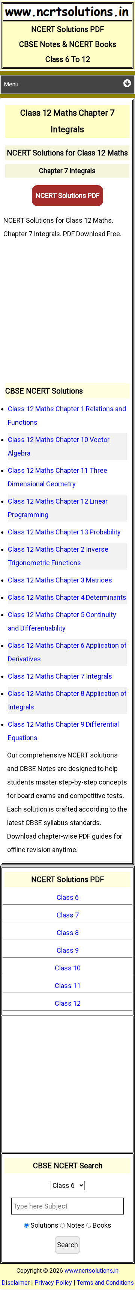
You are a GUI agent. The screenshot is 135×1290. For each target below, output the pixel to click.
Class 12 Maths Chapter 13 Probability (64, 532)
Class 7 (68, 915)
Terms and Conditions (105, 1282)
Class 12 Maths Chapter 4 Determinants (67, 597)
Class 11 (68, 986)
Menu (11, 84)
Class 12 (68, 1003)
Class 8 (68, 933)
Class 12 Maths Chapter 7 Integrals (60, 676)
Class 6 (68, 897)
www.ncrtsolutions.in (91, 1270)
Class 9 (68, 950)
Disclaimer (16, 1282)
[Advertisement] (67, 312)
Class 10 (68, 968)
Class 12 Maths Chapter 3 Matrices (60, 580)
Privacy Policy (53, 1282)
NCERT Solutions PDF (67, 195)
